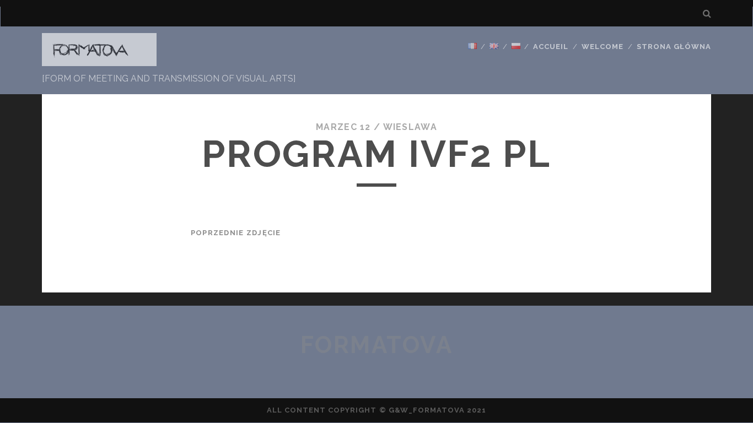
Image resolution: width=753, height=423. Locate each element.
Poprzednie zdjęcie (236, 233)
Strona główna (674, 46)
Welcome (602, 46)
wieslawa (410, 127)
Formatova (376, 345)
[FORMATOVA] (99, 61)
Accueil (550, 46)
